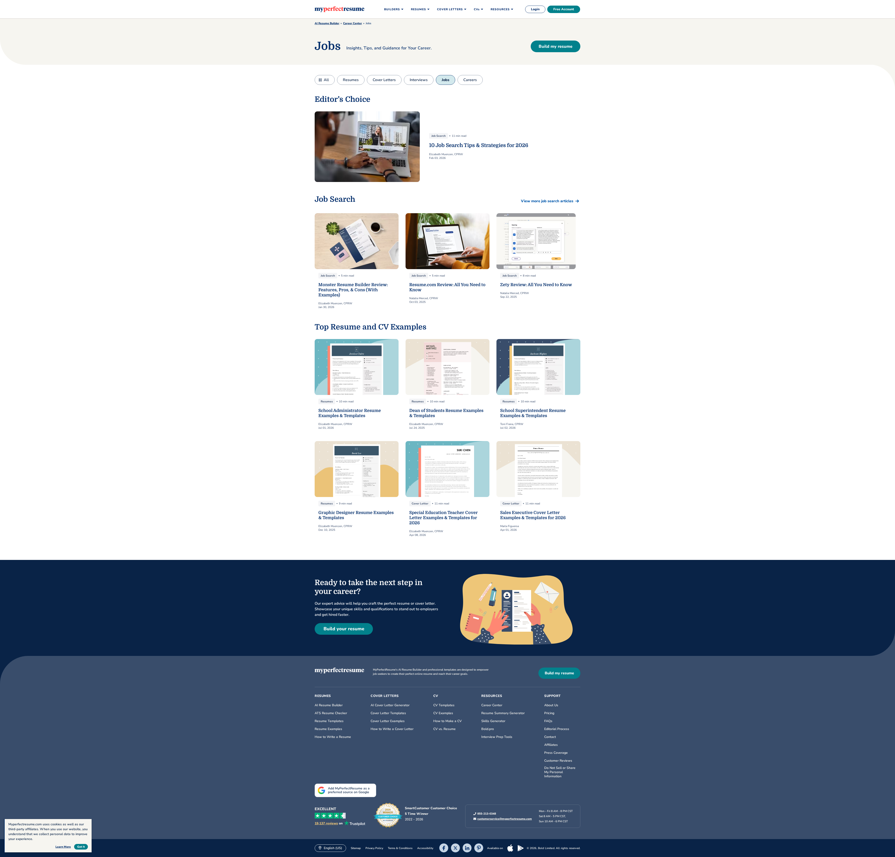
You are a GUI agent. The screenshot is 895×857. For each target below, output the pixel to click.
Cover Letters (384, 79)
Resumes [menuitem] (418, 9)
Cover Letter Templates (388, 713)
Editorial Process (556, 729)
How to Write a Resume (333, 737)
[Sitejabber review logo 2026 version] (388, 815)
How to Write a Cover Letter (392, 729)
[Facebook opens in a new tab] (443, 848)
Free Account (563, 9)
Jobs (445, 79)
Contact (550, 737)
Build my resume (555, 46)
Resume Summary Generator (503, 713)
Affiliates (551, 745)
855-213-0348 (486, 814)
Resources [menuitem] (500, 9)
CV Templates (443, 705)
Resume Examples (328, 729)
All (326, 79)
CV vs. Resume (444, 729)
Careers (470, 79)
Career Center (352, 23)
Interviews (419, 79)
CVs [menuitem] (477, 9)
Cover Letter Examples (388, 721)
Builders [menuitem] (392, 9)
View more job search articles (547, 201)
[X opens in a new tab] (455, 848)
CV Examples (443, 713)
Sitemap (356, 848)
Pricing (549, 713)
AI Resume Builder (327, 23)
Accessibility (425, 848)
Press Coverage (556, 753)
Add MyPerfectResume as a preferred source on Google (349, 790)
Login (535, 9)
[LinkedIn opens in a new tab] (467, 848)
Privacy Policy (374, 848)
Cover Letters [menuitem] (450, 9)
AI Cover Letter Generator (390, 705)
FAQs (548, 721)
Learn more (63, 847)
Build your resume (344, 629)
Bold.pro (487, 729)
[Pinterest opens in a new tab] (478, 848)
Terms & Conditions (400, 848)
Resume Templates (329, 721)
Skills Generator (493, 721)
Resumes (351, 79)
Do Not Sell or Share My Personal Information (559, 772)
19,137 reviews (326, 823)
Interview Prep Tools (496, 737)
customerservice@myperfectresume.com (504, 819)
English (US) (332, 848)
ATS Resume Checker (331, 713)
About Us (551, 705)
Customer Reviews (558, 761)
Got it (81, 847)
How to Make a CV (447, 721)
